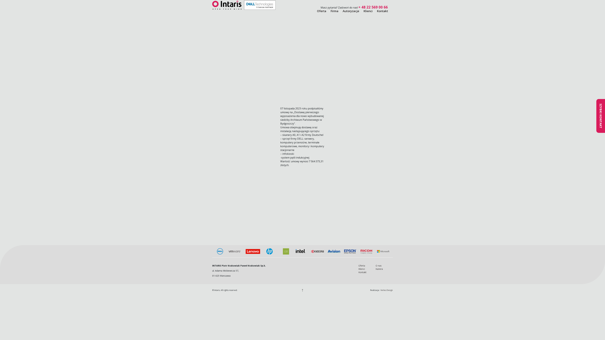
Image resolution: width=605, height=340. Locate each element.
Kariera (379, 268)
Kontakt (382, 11)
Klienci (368, 11)
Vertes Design (386, 290)
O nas (379, 265)
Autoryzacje (351, 11)
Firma (334, 11)
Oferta (321, 11)
